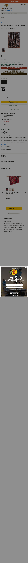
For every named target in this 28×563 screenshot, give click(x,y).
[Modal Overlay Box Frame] (14, 281)
